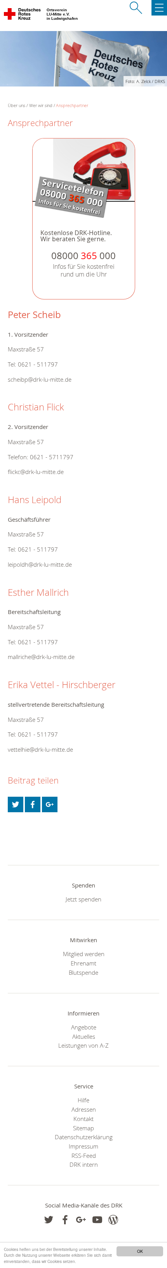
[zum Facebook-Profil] (49, 1220)
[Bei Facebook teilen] (32, 804)
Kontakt (83, 1119)
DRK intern (84, 1164)
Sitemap (83, 1128)
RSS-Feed (83, 1155)
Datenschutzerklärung (84, 1137)
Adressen (83, 1109)
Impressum (83, 1146)
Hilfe (83, 1100)
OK (140, 1251)
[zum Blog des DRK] (113, 1220)
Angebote (83, 1027)
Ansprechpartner (72, 105)
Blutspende (83, 972)
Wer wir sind (40, 105)
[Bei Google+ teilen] (49, 804)
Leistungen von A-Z (83, 1045)
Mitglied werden (83, 954)
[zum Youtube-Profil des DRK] (97, 1220)
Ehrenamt (83, 963)
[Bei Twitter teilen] (15, 804)
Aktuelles (83, 1036)
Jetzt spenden (83, 899)
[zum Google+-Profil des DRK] (81, 1220)
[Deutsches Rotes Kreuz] (22, 15)
